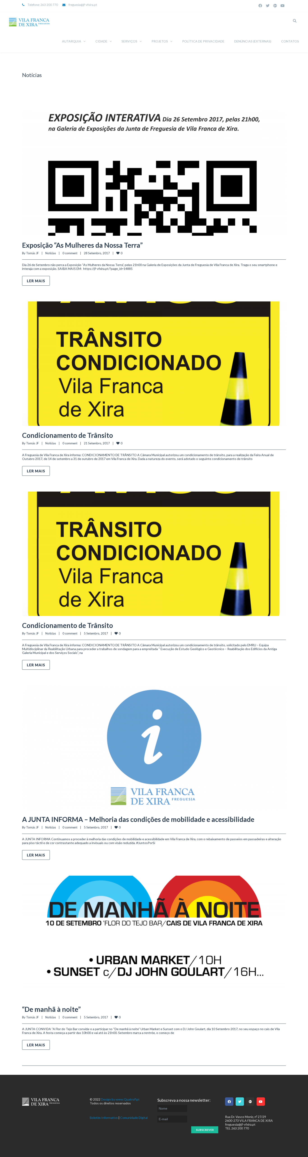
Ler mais (36, 281)
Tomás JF (32, 253)
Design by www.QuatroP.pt (120, 1099)
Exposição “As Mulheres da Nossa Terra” (82, 245)
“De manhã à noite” (51, 1009)
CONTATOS (290, 41)
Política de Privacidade (203, 41)
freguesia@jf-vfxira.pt (83, 5)
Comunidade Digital (134, 1118)
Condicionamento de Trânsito (67, 435)
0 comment (69, 253)
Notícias (50, 253)
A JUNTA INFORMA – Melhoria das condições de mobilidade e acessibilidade (138, 819)
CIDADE (101, 41)
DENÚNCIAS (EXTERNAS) (252, 41)
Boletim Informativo (104, 1118)
